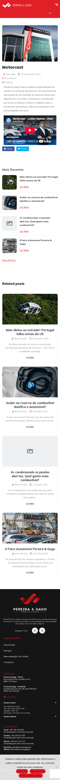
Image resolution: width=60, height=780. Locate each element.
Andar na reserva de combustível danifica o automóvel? (39, 199)
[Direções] (5, 697)
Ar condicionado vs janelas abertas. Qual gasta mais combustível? (35, 221)
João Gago (10, 74)
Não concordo (37, 771)
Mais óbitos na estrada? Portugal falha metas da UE (39, 178)
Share (10, 148)
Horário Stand (9, 703)
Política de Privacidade (31, 775)
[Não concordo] (56, 767)
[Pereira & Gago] (16, 5)
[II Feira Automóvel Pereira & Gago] (9, 246)
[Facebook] (35, 631)
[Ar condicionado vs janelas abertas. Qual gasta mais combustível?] (9, 223)
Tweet (24, 148)
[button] (30, 703)
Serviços (8, 650)
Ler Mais (24, 186)
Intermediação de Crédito (16, 656)
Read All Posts (9, 260)
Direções (11, 697)
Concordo (22, 771)
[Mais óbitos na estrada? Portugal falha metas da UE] (9, 182)
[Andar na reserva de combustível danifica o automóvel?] (9, 203)
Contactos (9, 662)
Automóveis (9, 645)
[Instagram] (42, 631)
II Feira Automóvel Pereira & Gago (36, 242)
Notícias (9, 82)
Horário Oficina (10, 716)
